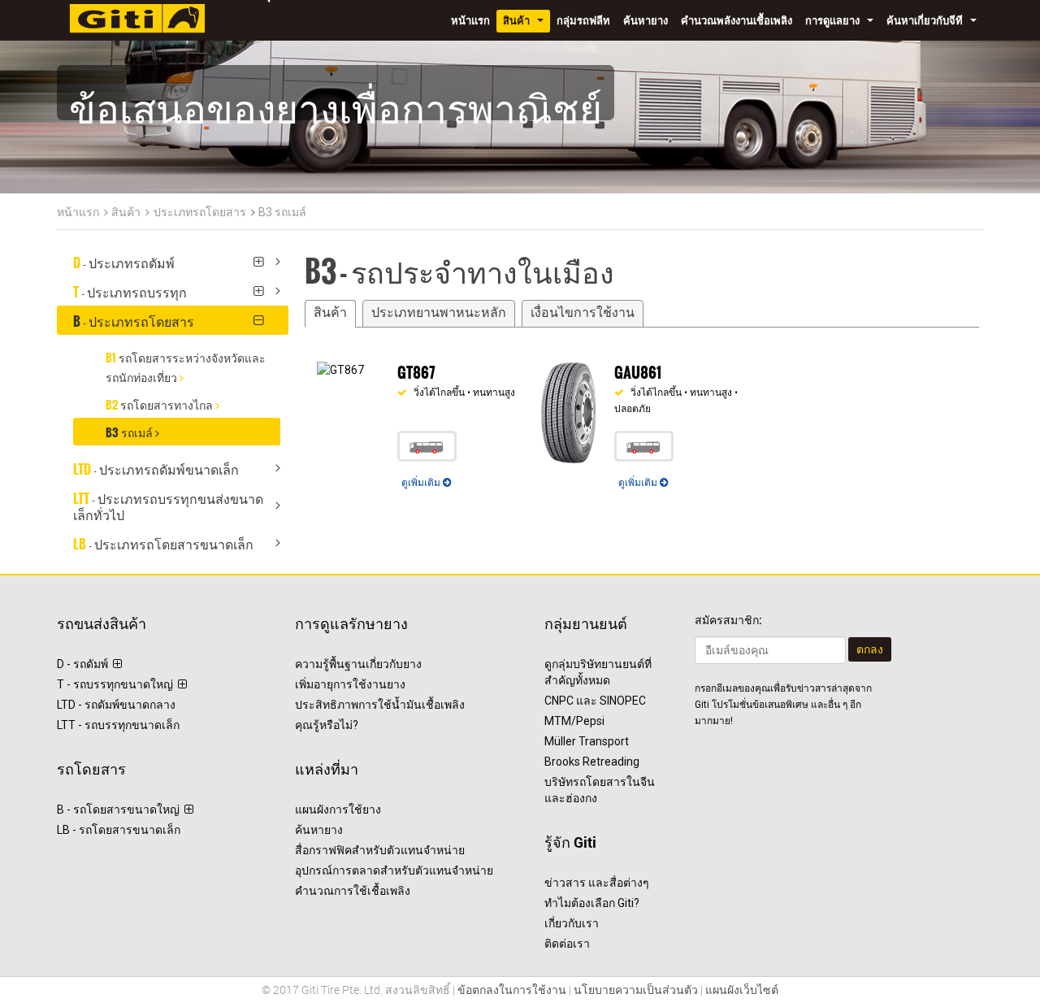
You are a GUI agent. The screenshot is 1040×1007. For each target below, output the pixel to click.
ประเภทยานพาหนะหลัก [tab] (438, 313)
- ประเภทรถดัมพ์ (128, 260)
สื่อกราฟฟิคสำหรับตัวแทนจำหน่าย (380, 850)
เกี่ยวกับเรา (571, 923)
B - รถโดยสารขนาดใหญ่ (120, 809)
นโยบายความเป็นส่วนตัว (636, 989)
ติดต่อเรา (567, 943)
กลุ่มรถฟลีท (583, 21)
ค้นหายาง (645, 21)
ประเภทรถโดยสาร (200, 212)
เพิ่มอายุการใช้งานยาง (350, 684)
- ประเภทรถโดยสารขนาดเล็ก (168, 541)
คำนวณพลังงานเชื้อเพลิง (736, 21)
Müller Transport (586, 741)
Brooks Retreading (591, 761)
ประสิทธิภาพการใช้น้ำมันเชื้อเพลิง (380, 704)
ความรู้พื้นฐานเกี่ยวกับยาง (358, 664)
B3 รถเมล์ (282, 212)
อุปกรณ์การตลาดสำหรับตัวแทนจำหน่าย (394, 870)
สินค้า (526, 24)
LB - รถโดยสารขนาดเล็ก (118, 829)
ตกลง (869, 649)
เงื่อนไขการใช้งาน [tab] (583, 313)
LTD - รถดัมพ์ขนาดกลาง (116, 704)
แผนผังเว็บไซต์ (741, 989)
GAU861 (637, 368)
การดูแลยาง (842, 24)
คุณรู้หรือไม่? (326, 724)
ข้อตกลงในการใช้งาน (511, 989)
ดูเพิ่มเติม (422, 481)
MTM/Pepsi (574, 720)
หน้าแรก (470, 21)
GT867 (416, 368)
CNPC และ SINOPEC (595, 700)
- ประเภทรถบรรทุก (135, 289)
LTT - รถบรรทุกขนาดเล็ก (118, 724)
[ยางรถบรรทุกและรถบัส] (137, 16)
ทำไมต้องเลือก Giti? (591, 902)
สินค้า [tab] (330, 313)
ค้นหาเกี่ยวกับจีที (934, 24)
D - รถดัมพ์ (85, 664)
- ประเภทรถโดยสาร (138, 319)
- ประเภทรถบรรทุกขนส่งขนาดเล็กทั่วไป (168, 504)
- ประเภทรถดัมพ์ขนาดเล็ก (161, 467)
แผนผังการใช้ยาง (338, 809)
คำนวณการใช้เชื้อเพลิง (352, 890)
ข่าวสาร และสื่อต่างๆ (596, 882)
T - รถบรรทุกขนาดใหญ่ (117, 684)
